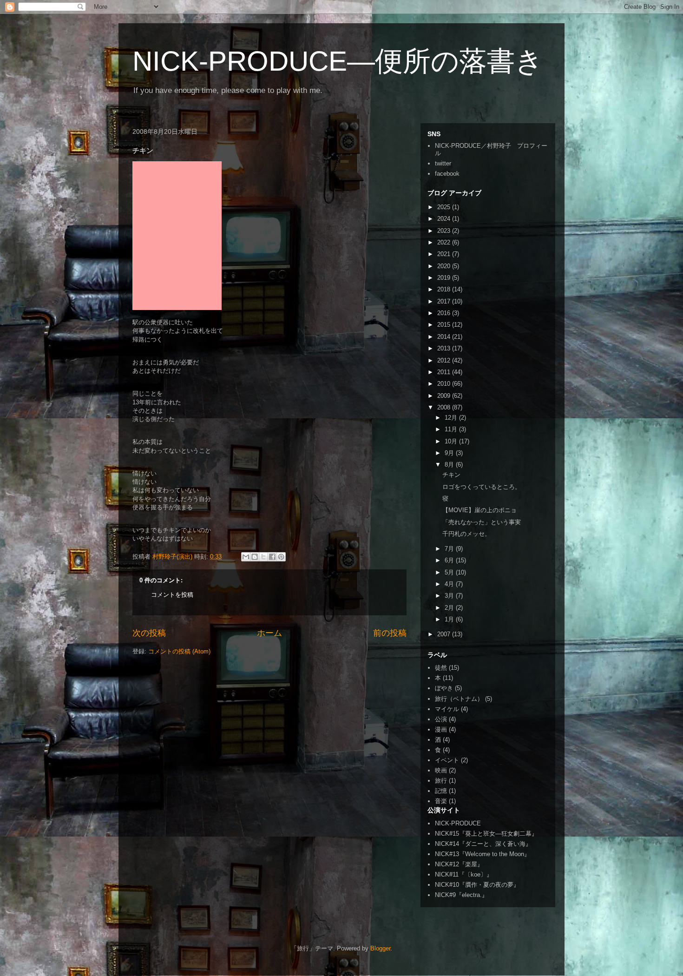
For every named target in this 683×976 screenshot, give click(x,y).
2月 (450, 607)
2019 (444, 277)
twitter (443, 163)
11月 (452, 429)
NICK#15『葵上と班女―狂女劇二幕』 (486, 833)
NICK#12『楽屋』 (459, 864)
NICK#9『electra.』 (461, 894)
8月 (450, 464)
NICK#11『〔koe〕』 (464, 874)
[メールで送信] (245, 556)
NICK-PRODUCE (458, 823)
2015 (444, 324)
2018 (444, 289)
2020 (444, 266)
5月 (450, 572)
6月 (450, 560)
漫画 (441, 729)
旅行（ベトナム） (459, 698)
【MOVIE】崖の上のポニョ (479, 510)
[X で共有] (263, 556)
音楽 (441, 801)
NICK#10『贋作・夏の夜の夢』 (477, 884)
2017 (444, 301)
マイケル (447, 709)
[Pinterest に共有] (281, 556)
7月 (450, 548)
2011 (444, 372)
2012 (444, 360)
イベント (447, 760)
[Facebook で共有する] (272, 556)
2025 (444, 207)
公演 (441, 719)
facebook (447, 173)
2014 (444, 336)
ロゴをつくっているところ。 (481, 486)
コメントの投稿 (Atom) (179, 651)
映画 (441, 770)
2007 (444, 634)
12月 (452, 417)
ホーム (269, 633)
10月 (452, 441)
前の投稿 (390, 633)
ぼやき (444, 688)
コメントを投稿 (172, 594)
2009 (444, 395)
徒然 (441, 667)
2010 (444, 383)
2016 (444, 313)
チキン (451, 474)
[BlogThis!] (254, 556)
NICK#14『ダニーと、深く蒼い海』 (483, 843)
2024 (444, 218)
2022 (444, 242)
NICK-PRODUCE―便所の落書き (337, 61)
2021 (444, 254)
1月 (450, 619)
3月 (450, 595)
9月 (450, 452)
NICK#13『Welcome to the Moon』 (482, 854)
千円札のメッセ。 (466, 533)
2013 (444, 348)
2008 (444, 407)
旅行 (441, 780)
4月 (450, 583)
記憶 (441, 790)
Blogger (380, 948)
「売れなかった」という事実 (481, 522)
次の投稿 (149, 633)
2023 (444, 230)
